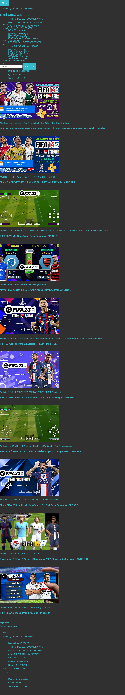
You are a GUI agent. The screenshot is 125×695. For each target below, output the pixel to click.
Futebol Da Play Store (18, 53)
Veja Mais (4, 622)
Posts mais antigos (8, 626)
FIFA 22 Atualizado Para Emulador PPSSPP (25, 613)
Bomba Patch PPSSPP (18, 35)
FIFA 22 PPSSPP (69, 231)
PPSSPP (49, 392)
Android (3, 231)
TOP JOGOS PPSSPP (51, 446)
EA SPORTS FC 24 (17, 49)
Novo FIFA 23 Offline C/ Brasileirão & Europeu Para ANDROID (35, 290)
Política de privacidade (18, 71)
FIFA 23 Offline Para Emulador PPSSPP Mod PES (28, 343)
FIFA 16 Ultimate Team (34, 231)
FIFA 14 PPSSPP (15, 231)
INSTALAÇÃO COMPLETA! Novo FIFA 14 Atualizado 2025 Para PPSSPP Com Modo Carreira (52, 128)
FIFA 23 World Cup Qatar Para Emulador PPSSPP (28, 236)
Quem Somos (14, 74)
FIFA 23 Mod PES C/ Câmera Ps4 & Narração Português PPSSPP (37, 397)
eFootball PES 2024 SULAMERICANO (25, 38)
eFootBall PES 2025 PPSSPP (44, 123)
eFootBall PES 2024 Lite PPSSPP (23, 46)
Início (5, 24)
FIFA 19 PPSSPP (53, 231)
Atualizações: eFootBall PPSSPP (18, 28)
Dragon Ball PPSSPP (18, 57)
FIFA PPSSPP (37, 177)
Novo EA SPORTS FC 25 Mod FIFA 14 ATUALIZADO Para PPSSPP (37, 182)
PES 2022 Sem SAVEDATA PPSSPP (25, 42)
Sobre (5, 64)
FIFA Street (26, 446)
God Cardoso (11, 15)
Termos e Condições (17, 78)
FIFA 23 (81, 231)
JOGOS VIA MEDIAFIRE (14, 60)
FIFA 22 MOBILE (47, 338)
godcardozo (63, 123)
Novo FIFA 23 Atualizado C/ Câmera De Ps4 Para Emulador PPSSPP (39, 505)
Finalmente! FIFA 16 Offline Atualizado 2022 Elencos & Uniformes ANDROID (44, 559)
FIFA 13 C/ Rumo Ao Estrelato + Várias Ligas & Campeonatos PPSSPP (40, 451)
